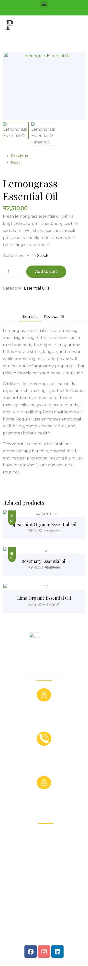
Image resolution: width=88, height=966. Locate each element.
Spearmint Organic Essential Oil (44, 524)
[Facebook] (30, 951)
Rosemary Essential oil (44, 561)
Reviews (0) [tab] (54, 316)
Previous (19, 156)
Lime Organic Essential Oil (44, 598)
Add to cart (46, 271)
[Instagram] (44, 951)
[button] (44, 4)
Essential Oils (36, 288)
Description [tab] (30, 316)
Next (15, 162)
